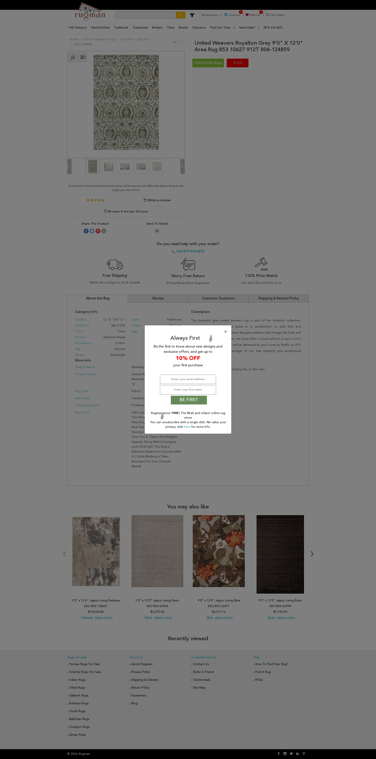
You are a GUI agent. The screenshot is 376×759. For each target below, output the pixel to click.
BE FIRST (189, 400)
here (187, 426)
